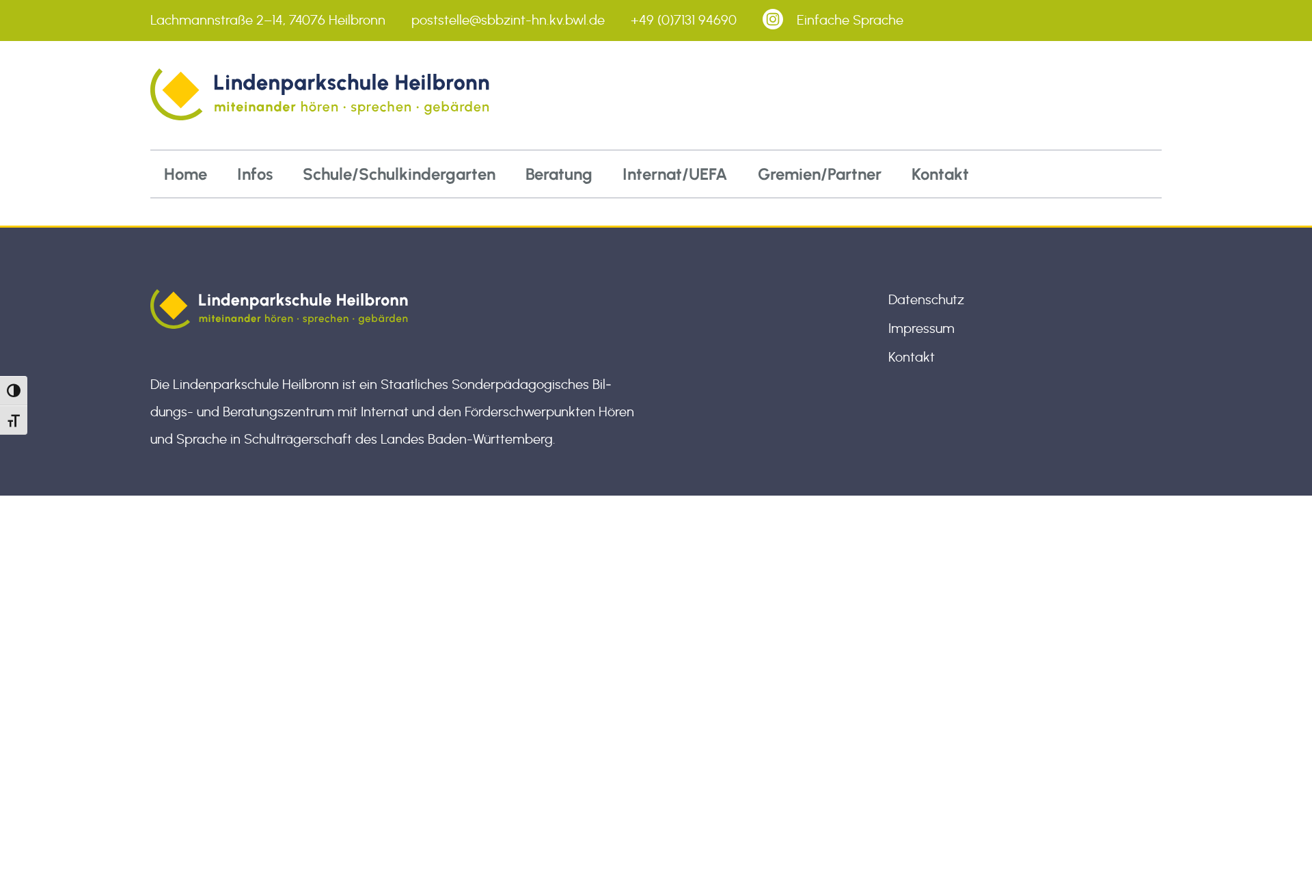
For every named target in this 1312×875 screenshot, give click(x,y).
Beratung (558, 174)
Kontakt (940, 174)
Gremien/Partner (820, 174)
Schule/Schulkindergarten (399, 174)
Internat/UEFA (675, 174)
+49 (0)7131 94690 (684, 20)
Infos (255, 174)
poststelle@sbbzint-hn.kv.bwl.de (508, 20)
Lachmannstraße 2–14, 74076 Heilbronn (267, 20)
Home (185, 174)
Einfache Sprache (850, 20)
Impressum (921, 329)
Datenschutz (926, 300)
